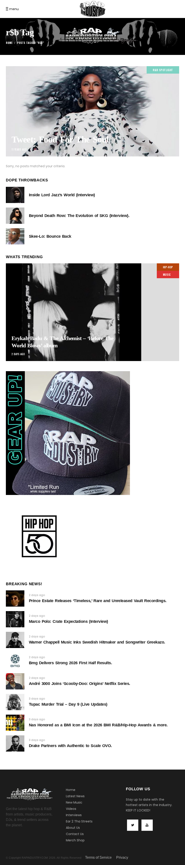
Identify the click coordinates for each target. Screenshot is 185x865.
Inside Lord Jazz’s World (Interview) (62, 195)
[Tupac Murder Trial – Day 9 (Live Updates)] (15, 702)
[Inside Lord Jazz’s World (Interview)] (15, 195)
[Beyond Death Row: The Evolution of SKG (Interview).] (15, 216)
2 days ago (18, 354)
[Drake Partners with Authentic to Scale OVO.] (15, 743)
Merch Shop (75, 840)
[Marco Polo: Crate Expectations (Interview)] (15, 619)
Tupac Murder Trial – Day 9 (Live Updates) (68, 704)
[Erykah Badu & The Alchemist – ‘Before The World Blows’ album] (92, 312)
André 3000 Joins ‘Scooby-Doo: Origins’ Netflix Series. (79, 683)
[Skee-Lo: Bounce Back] (15, 236)
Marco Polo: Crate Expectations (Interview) (68, 621)
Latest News (75, 796)
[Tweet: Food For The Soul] (92, 111)
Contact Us (75, 834)
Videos (71, 808)
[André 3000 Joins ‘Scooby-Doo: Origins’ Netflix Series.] (15, 681)
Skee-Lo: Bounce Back (50, 236)
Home (9, 43)
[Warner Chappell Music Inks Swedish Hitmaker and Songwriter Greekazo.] (15, 640)
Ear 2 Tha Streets (79, 821)
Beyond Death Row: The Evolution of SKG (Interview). (79, 215)
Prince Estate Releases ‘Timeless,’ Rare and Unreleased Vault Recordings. (97, 600)
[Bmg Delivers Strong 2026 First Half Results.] (15, 661)
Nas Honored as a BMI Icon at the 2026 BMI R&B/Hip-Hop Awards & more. (98, 725)
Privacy (122, 857)
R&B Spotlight (163, 70)
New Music (74, 802)
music (167, 274)
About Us (73, 827)
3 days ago (37, 698)
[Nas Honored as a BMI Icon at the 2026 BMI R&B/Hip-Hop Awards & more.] (15, 723)
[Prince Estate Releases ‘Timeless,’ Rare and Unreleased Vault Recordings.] (15, 598)
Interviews (74, 815)
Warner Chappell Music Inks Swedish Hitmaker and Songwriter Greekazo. (97, 642)
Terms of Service (98, 857)
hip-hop (168, 267)
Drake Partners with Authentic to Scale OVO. (70, 745)
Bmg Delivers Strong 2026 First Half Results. (70, 663)
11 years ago (19, 149)
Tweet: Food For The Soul (60, 139)
